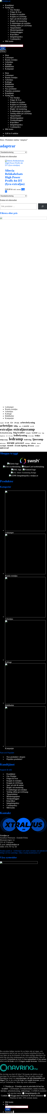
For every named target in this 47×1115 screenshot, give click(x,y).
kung (43, 433)
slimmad (39, 443)
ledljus (37, 436)
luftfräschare (3, 443)
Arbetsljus (9, 62)
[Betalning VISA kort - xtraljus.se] (12, 467)
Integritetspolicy (16, 37)
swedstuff (37, 445)
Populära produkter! (14, 759)
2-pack (2, 423)
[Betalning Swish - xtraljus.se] (30, 464)
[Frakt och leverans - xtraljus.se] (16, 470)
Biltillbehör (9, 66)
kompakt (28, 433)
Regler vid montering (18, 21)
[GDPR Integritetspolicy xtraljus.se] (23, 476)
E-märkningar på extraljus (20, 23)
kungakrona (2, 435)
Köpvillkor (14, 34)
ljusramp (38, 439)
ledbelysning (20, 435)
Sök (6, 1104)
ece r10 (32, 426)
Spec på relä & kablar (18, 19)
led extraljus (31, 435)
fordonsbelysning (6, 433)
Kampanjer (9, 69)
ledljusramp (4, 440)
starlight (3, 446)
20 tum (16, 423)
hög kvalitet (19, 432)
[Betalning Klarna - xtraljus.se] (13, 464)
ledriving (27, 440)
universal (4, 448)
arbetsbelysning (27, 422)
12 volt (7, 423)
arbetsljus (6, 425)
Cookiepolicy (15, 39)
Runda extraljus (11, 60)
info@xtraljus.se (12, 844)
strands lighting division (24, 446)
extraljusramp (24, 429)
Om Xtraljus (15, 10)
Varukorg (9, 1112)
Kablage (8, 64)
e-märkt (25, 426)
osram (10, 442)
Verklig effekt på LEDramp (21, 25)
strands (10, 445)
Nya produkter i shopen (16, 757)
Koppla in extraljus (17, 14)
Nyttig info (9, 7)
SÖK (3, 48)
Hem (7, 55)
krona (39, 433)
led (6, 435)
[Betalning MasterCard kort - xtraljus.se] (32, 467)
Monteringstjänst (16, 30)
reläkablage (27, 443)
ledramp (16, 439)
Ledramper (9, 58)
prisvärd (19, 443)
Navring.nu (4, 1078)
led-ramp (11, 435)
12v (11, 423)
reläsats (33, 443)
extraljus (6, 429)
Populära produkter (12, 91)
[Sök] (42, 206)
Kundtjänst (9, 5)
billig (16, 426)
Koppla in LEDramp (18, 16)
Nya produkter (11, 89)
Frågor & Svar (15, 12)
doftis (20, 426)
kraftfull (34, 433)
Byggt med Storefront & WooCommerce (27, 1096)
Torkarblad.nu (12, 1059)
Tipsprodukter (15, 28)
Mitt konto (9, 41)
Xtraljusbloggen (16, 32)
